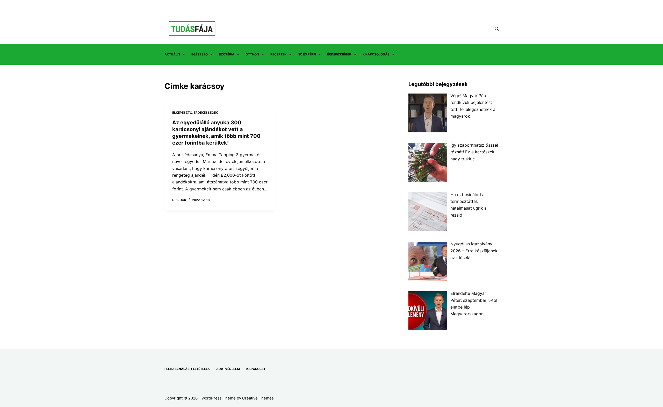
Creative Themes (258, 398)
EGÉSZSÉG (199, 54)
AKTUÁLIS (172, 54)
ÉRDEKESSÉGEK (339, 54)
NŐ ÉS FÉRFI (307, 54)
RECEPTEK (278, 54)
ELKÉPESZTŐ (182, 113)
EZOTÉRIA (226, 54)
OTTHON (252, 54)
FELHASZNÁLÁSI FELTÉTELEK (187, 369)
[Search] (497, 29)
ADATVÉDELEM (228, 369)
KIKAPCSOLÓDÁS (376, 54)
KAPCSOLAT (255, 369)
